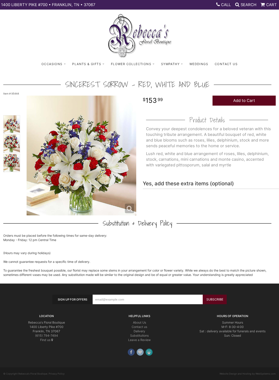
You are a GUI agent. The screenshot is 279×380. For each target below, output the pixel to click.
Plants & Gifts (86, 64)
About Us (139, 322)
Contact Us (226, 64)
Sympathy (170, 64)
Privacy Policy (57, 373)
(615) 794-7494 (46, 335)
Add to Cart (244, 100)
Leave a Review (139, 340)
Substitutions (139, 335)
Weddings (198, 64)
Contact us (139, 327)
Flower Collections (131, 64)
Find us (45, 340)
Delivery (139, 331)
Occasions (52, 64)
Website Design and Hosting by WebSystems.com (247, 373)
